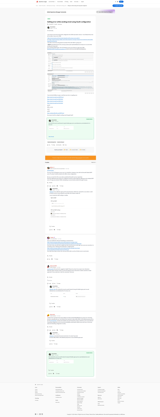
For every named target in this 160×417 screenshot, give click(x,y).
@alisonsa (52, 336)
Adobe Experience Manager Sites (61, 5)
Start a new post (79, 157)
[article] (70, 177)
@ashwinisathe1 (50, 170)
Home (37, 5)
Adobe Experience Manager (51, 5)
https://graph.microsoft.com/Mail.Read (55, 99)
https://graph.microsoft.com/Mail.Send (55, 101)
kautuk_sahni (52, 265)
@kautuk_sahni (53, 289)
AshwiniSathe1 (52, 26)
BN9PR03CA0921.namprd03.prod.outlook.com (57, 49)
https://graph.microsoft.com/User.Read (55, 103)
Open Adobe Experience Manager (105, 12)
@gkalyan (52, 191)
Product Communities (42, 5)
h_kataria (52, 237)
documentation (53, 320)
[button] (118, 5)
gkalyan (51, 167)
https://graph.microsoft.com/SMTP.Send (55, 97)
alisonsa (51, 314)
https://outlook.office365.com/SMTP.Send (55, 113)
